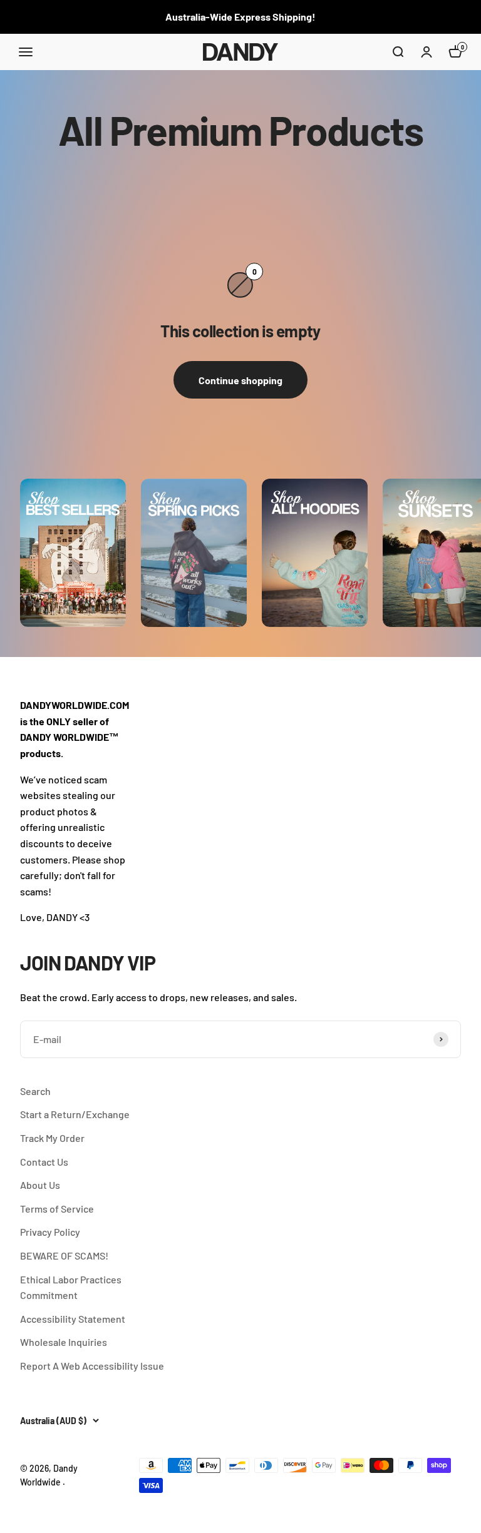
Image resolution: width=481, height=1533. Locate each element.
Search (35, 1091)
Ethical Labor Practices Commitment (71, 1287)
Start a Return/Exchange (75, 1114)
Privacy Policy (50, 1232)
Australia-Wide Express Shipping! (240, 17)
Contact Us (44, 1162)
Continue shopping (240, 380)
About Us (40, 1185)
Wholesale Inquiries (63, 1342)
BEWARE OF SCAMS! (64, 1255)
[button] (398, 52)
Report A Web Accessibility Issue (92, 1366)
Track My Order (52, 1138)
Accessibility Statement (72, 1319)
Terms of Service (57, 1209)
